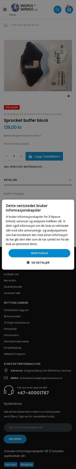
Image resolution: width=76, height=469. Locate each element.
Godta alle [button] (39, 253)
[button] (38, 262)
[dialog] (38, 234)
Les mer (43, 244)
